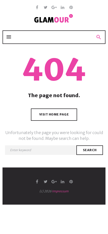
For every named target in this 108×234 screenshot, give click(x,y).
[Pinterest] (71, 8)
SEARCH (90, 150)
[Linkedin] (63, 8)
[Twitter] (45, 8)
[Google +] (54, 8)
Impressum (60, 191)
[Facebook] (37, 8)
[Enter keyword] (40, 150)
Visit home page (54, 114)
